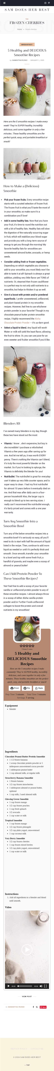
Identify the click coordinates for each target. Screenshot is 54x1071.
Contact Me (37, 1049)
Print (16, 688)
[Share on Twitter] (37, 1007)
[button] (21, 645)
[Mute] (41, 986)
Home (19, 29)
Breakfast (27, 44)
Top (28, 1065)
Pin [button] (28, 688)
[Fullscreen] (45, 986)
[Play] (8, 986)
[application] (27, 950)
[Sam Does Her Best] (27, 10)
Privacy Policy (19, 1049)
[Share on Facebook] (33, 1007)
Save (44, 1007)
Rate (40, 688)
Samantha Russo (19, 60)
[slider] (25, 986)
